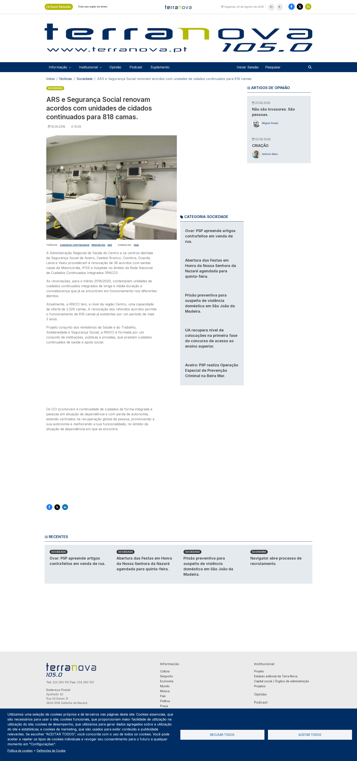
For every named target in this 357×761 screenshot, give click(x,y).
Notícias (65, 79)
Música (165, 691)
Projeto (259, 671)
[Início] (178, 7)
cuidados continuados (74, 245)
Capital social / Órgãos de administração (281, 681)
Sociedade (84, 79)
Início (50, 79)
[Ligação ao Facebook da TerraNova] (291, 6)
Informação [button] (58, 67)
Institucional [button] (88, 67)
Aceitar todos (310, 734)
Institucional (264, 664)
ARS (109, 245)
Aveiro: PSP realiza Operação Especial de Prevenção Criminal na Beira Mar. (211, 370)
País (136, 245)
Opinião (115, 67)
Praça (164, 706)
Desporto (166, 676)
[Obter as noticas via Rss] (308, 6)
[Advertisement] (101, 377)
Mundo (165, 686)
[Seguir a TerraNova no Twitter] (299, 6)
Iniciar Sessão (248, 67)
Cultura (165, 671)
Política (165, 701)
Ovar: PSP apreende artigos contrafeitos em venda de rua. (210, 236)
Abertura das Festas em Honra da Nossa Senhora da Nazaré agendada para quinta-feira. (144, 563)
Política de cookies (20, 750)
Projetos (259, 686)
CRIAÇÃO (260, 145)
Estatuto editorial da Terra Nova (275, 676)
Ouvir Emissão (60, 6)
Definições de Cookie (51, 750)
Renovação (98, 245)
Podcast (136, 67)
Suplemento (159, 67)
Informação (169, 664)
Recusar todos (222, 734)
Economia (259, 551)
